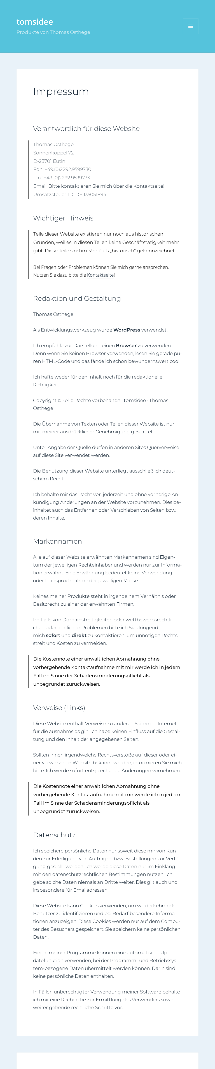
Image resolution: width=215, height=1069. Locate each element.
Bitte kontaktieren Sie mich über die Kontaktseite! (106, 186)
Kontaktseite (100, 275)
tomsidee (35, 21)
